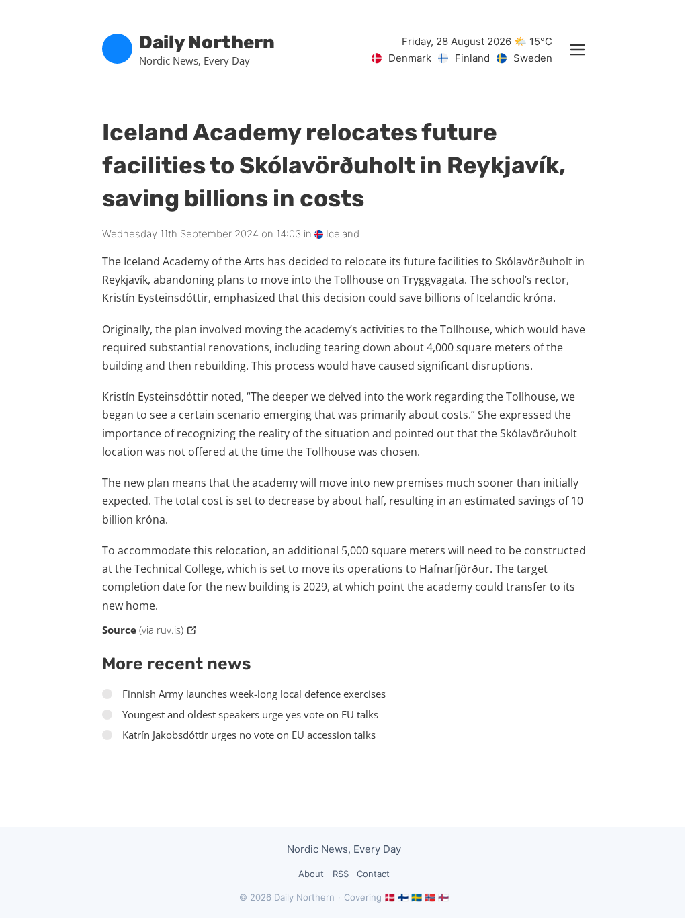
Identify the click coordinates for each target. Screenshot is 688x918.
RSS (341, 873)
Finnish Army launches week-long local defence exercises (254, 693)
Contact (373, 873)
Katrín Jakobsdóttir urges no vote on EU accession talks (249, 734)
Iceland (341, 233)
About (311, 873)
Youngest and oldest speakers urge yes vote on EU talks (250, 714)
